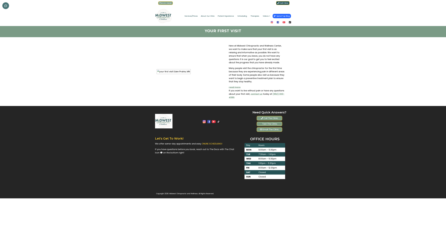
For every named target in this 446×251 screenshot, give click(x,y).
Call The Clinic (270, 118)
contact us (256, 93)
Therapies (255, 16)
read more (235, 87)
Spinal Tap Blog (283, 16)
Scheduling (242, 16)
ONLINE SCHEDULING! (212, 143)
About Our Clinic (208, 16)
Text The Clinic (269, 123)
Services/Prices (191, 16)
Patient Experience (226, 16)
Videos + (266, 16)
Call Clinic (283, 3)
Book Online (166, 3)
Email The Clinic (270, 129)
